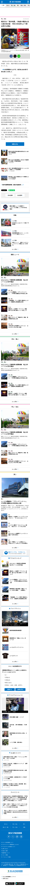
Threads (21, 836)
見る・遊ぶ (13, 5)
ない (6, 674)
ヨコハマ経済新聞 (15, 2)
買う (18, 5)
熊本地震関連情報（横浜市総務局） (12, 184)
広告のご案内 (5, 850)
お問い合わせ (5, 848)
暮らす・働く (23, 5)
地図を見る (15, 144)
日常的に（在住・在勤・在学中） (14, 685)
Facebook (8, 836)
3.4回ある (7, 680)
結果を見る (20, 689)
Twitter (13, 836)
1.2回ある (7, 677)
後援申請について (6, 852)
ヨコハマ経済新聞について (7, 842)
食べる (8, 5)
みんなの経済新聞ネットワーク (15, 871)
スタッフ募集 (5, 854)
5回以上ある (8, 682)
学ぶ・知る (3, 18)
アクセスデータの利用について (8, 846)
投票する (9, 689)
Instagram (17, 836)
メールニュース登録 (6, 857)
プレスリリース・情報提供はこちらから (10, 844)
